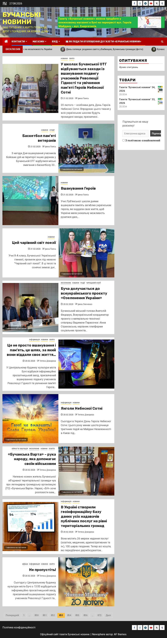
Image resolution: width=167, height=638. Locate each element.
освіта (52, 448)
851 (45, 615)
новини (64, 58)
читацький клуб (93, 283)
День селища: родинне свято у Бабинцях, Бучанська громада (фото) (80, 49)
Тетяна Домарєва (47, 361)
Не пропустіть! (42, 570)
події (82, 283)
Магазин (38, 41)
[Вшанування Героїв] (30, 200)
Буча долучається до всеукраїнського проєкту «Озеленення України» (84, 293)
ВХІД (55, 41)
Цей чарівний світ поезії (34, 242)
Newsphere (98, 634)
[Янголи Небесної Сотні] (30, 418)
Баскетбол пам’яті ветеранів (39, 138)
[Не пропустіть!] (86, 581)
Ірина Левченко (85, 304)
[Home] (6, 41)
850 (36, 615)
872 (99, 615)
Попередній (12, 615)
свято (71, 58)
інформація (34, 339)
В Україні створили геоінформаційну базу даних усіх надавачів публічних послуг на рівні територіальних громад (84, 516)
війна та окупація (20, 448)
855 (77, 615)
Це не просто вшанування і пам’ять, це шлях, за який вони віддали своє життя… (31, 350)
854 (69, 615)
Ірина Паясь (83, 98)
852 (53, 615)
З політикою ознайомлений (142, 140)
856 (85, 615)
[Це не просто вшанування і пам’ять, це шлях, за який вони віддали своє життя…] (86, 364)
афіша (25, 564)
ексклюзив (66, 283)
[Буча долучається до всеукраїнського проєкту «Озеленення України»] (30, 307)
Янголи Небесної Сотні (81, 408)
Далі (108, 615)
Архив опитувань (128, 67)
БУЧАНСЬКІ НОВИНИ (21, 18)
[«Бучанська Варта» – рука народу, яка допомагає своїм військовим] (86, 471)
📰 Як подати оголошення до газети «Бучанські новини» (103, 41)
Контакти (18, 41)
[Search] (162, 41)
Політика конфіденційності (18, 627)
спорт (52, 130)
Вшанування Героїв (78, 188)
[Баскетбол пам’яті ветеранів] (86, 148)
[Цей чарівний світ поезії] (86, 252)
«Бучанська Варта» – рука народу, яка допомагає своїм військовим (32, 459)
